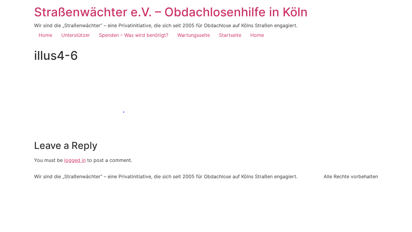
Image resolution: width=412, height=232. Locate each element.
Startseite (230, 35)
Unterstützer (75, 35)
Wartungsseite (193, 35)
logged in (75, 160)
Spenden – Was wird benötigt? (133, 35)
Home (45, 35)
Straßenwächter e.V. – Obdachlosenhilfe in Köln (171, 12)
